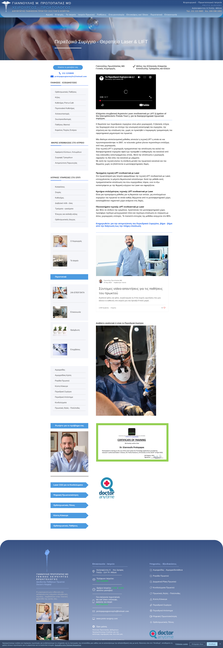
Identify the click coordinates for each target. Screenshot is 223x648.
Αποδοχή (212, 644)
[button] (59, 15)
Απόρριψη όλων (197, 644)
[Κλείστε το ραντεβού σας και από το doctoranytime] (107, 488)
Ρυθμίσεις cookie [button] (181, 644)
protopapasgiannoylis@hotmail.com (71, 76)
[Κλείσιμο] (220, 644)
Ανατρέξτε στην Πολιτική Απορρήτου (68, 645)
